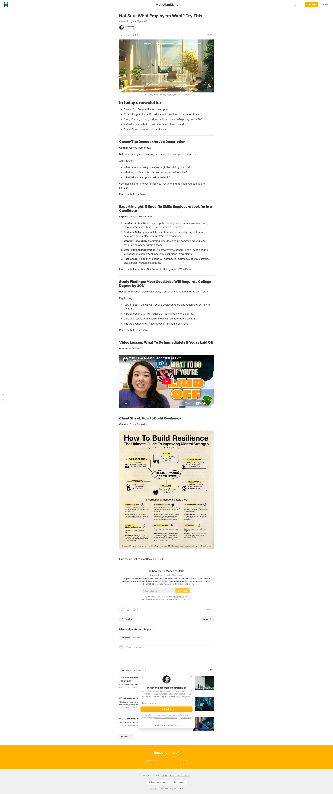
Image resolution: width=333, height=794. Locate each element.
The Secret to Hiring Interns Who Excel (169, 269)
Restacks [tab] (136, 638)
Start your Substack (160, 782)
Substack (154, 788)
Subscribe (311, 4)
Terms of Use (179, 715)
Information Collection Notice (165, 717)
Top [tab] (122, 670)
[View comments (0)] (128, 34)
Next (205, 619)
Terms (171, 775)
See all (124, 736)
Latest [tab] (129, 670)
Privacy (164, 775)
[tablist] (130, 637)
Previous (129, 619)
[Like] (121, 34)
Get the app (179, 782)
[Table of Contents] (3, 397)
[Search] (295, 4)
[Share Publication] (301, 4)
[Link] (115, 103)
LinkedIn (138, 559)
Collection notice (183, 775)
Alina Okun (129, 26)
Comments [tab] (125, 638)
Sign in (325, 4)
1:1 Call (159, 559)
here (143, 194)
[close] (191, 676)
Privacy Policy (186, 717)
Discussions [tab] (139, 670)
